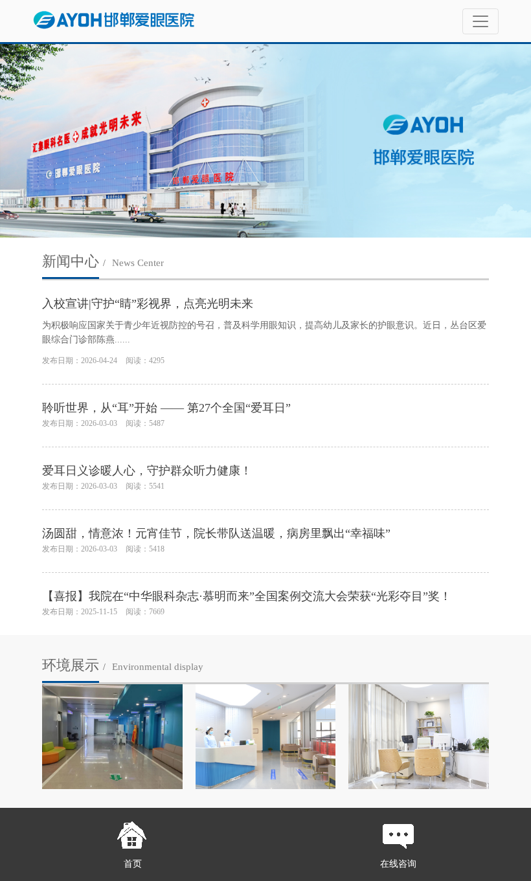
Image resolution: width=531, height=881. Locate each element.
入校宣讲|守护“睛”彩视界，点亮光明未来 (147, 303)
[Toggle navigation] (480, 21)
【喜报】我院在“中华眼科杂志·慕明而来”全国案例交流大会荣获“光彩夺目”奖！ (246, 596)
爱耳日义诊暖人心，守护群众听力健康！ (147, 470)
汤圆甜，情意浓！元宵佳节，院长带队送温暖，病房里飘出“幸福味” (216, 533)
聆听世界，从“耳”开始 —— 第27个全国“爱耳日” (166, 407)
